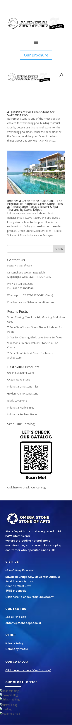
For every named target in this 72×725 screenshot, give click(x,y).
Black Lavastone (17, 400)
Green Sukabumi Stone (21, 372)
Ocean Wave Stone (18, 379)
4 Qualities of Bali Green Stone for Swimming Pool (30, 113)
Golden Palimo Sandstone (22, 393)
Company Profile (16, 649)
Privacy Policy (14, 643)
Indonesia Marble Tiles (20, 407)
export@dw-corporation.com (36, 302)
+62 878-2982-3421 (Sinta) (37, 295)
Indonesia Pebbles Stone (22, 414)
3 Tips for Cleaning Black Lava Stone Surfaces (34, 337)
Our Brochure (36, 55)
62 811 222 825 (16, 617)
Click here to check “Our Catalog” (27, 487)
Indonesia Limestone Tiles (23, 386)
